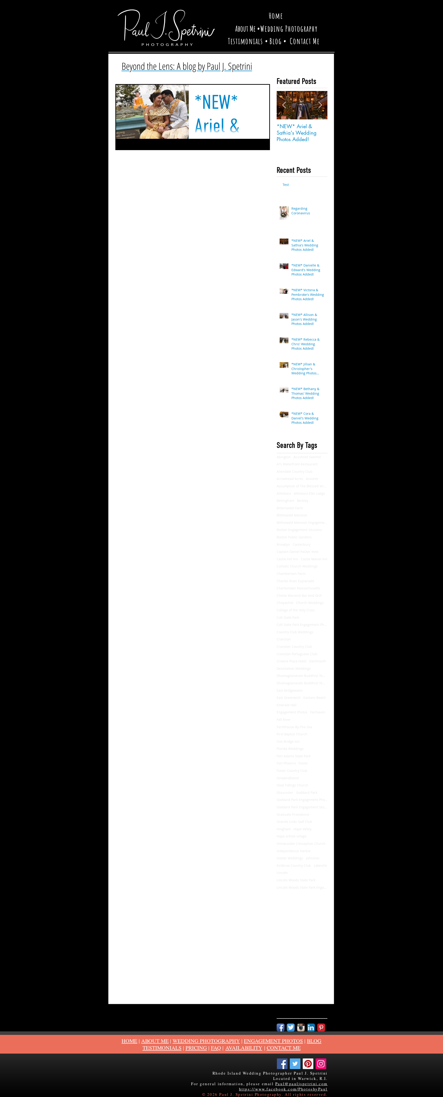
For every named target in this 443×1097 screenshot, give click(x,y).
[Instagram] (321, 1063)
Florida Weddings (290, 748)
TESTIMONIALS (162, 1047)
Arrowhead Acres (290, 478)
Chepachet (285, 602)
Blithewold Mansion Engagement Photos (302, 522)
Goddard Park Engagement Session (302, 807)
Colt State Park (288, 617)
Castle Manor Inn (314, 559)
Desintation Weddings (294, 668)
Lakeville (320, 865)
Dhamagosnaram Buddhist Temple (302, 675)
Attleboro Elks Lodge (309, 493)
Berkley (302, 500)
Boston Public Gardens (294, 537)
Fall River (284, 719)
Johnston (313, 858)
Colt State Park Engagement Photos (302, 624)
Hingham (284, 829)
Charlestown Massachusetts (298, 588)
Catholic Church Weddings (297, 566)
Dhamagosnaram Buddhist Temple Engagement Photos (302, 683)
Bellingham (285, 500)
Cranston (284, 639)
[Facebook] (282, 1063)
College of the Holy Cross (296, 610)
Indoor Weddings (290, 858)
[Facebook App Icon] (280, 1027)
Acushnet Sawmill (307, 457)
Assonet (312, 478)
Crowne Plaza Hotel (291, 661)
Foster (303, 763)
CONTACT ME (284, 1047)
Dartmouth (317, 661)
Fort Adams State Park (294, 756)
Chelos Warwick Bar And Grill (299, 595)
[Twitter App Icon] (291, 1027)
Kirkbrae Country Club (294, 865)
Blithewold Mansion (292, 515)
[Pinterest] (308, 1063)
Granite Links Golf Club (294, 821)
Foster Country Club (292, 770)
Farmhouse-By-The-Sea (294, 727)
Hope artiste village (291, 836)
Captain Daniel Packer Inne (297, 551)
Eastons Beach (314, 697)
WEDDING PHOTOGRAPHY (206, 1040)
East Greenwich (289, 697)
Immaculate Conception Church (301, 843)
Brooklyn (283, 544)
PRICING (196, 1047)
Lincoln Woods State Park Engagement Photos (302, 887)
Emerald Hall (286, 705)
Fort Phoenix (286, 763)
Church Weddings (310, 602)
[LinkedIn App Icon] (311, 1027)
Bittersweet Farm (290, 508)
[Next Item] (320, 105)
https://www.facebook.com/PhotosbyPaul (283, 1089)
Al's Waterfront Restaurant (297, 464)
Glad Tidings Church (292, 785)
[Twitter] (295, 1063)
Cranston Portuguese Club (297, 654)
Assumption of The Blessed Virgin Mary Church (302, 486)
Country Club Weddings (295, 632)
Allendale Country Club (294, 471)
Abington (284, 457)
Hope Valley (302, 829)
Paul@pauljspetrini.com (301, 1083)
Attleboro (284, 493)
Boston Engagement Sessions (299, 529)
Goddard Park (306, 792)
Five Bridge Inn (288, 741)
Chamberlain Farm (291, 573)
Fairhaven (317, 712)
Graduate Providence (293, 814)
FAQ (216, 1047)
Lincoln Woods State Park (296, 880)
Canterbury (301, 544)
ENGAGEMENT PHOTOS (273, 1040)
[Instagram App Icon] (301, 1027)
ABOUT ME (155, 1040)
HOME (129, 1040)
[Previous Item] (284, 105)
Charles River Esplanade (295, 581)
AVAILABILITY (243, 1047)
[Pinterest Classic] (321, 1027)
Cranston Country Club (294, 646)
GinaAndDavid (288, 778)
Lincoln (282, 872)
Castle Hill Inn (287, 559)
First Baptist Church (292, 734)
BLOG (314, 1040)
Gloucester (285, 792)
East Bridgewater (290, 690)
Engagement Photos (292, 712)
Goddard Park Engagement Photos (302, 799)
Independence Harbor (294, 851)
